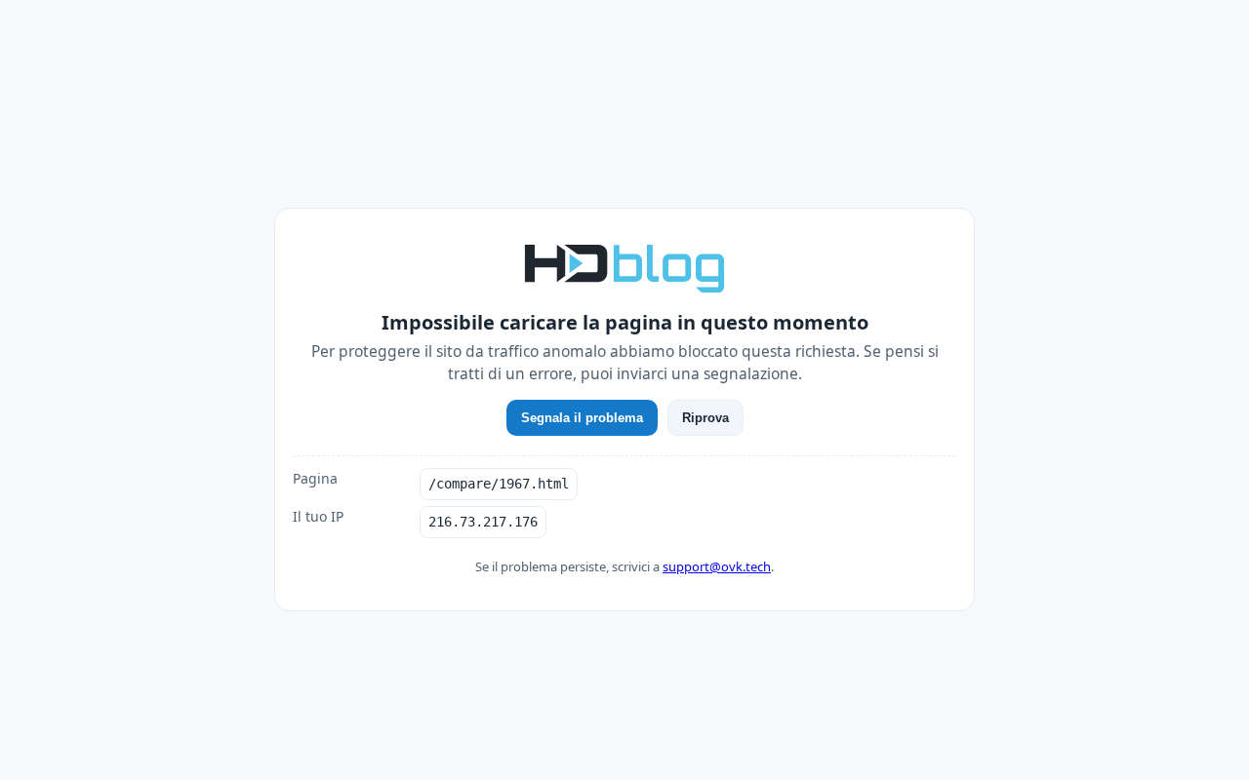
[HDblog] (624, 266)
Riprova (705, 417)
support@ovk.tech (717, 566)
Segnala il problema (582, 417)
